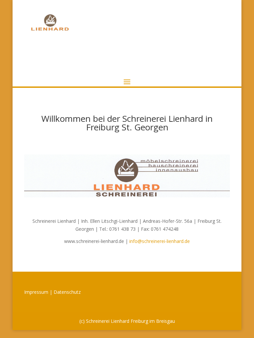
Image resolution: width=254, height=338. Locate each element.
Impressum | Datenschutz (52, 292)
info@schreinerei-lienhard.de (159, 241)
